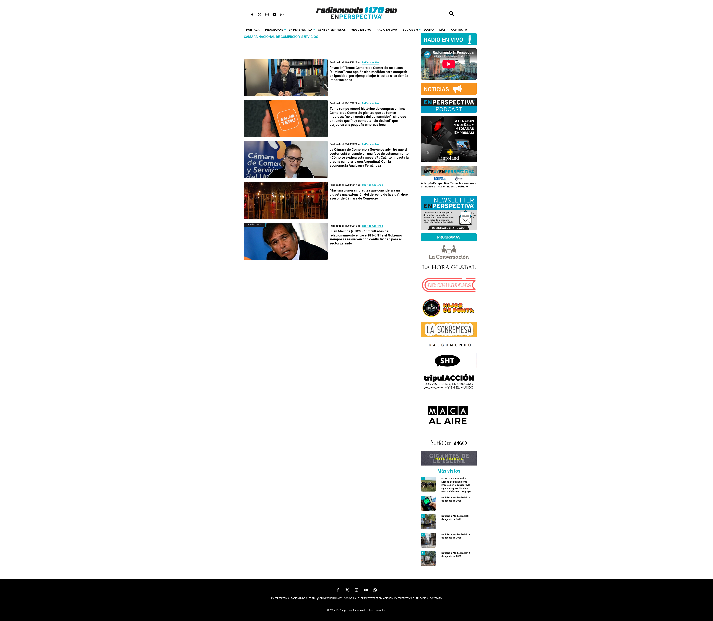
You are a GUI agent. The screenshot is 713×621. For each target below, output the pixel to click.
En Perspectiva (300, 29)
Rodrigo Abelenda (372, 185)
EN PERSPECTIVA (280, 598)
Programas (274, 29)
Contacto (459, 29)
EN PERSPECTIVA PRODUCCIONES (375, 598)
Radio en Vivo (387, 29)
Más (442, 29)
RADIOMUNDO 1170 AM (303, 598)
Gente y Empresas (332, 29)
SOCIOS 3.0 (350, 598)
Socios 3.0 (410, 29)
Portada (253, 29)
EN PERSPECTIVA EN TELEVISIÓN (411, 598)
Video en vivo (361, 29)
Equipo (429, 29)
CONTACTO (436, 598)
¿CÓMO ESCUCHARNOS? (329, 598)
